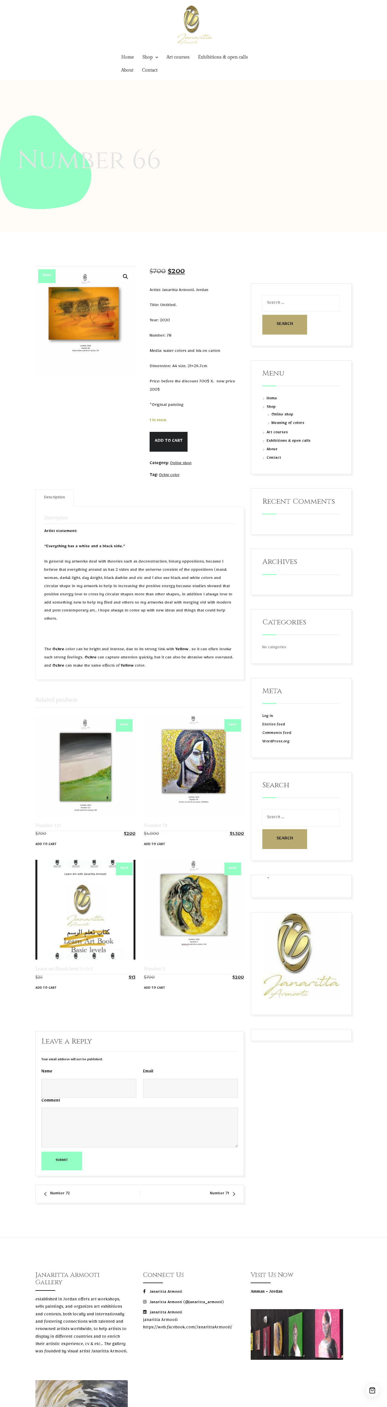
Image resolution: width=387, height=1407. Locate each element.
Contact (150, 70)
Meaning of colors (287, 423)
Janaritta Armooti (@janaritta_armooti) (186, 1303)
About (127, 70)
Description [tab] (54, 498)
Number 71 (219, 1194)
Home (127, 57)
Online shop (181, 464)
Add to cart (169, 441)
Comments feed (276, 733)
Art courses (178, 57)
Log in (267, 716)
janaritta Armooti (165, 1313)
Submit (62, 1161)
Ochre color (169, 475)
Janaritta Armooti (165, 1292)
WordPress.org (276, 742)
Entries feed (273, 725)
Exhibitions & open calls (223, 57)
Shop (148, 57)
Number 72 (60, 1194)
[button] (150, 57)
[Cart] (372, 1390)
